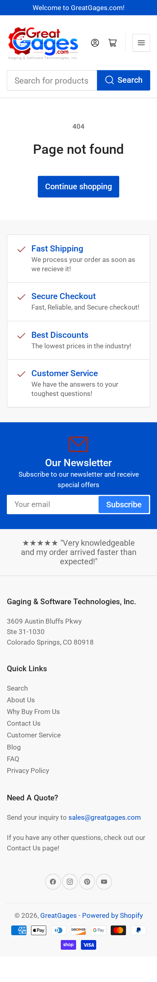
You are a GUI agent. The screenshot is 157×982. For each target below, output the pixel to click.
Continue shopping (78, 186)
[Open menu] (141, 43)
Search (130, 80)
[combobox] (78, 80)
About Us (21, 700)
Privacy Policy (28, 770)
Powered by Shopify (112, 915)
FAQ (13, 759)
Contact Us (24, 723)
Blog (14, 747)
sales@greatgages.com (104, 817)
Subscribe (124, 504)
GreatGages (58, 915)
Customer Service (34, 735)
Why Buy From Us (33, 712)
